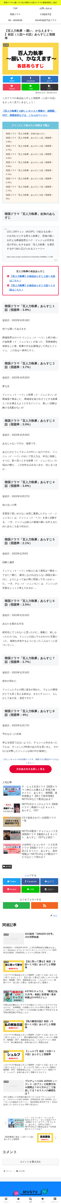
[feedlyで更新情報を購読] (16, 905)
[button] (54, 620)
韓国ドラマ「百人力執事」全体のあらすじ (25, 133)
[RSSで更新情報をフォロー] (44, 905)
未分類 (8, 867)
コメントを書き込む (30, 1161)
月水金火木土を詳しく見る (30, 769)
